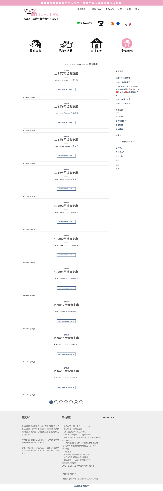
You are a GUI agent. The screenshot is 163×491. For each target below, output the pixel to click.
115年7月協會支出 (66, 73)
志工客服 (81, 9)
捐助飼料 (119, 116)
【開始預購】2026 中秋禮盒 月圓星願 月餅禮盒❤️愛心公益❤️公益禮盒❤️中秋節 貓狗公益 (128, 90)
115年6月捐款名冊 (123, 103)
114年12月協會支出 (66, 305)
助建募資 (119, 129)
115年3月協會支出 (66, 205)
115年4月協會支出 (66, 172)
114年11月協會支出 (66, 338)
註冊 (129, 9)
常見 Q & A (96, 9)
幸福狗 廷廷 (74, 80)
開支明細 (66, 70)
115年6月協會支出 (66, 106)
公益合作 (110, 9)
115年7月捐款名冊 (123, 82)
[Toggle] (138, 147)
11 (76, 402)
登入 (137, 9)
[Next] (81, 402)
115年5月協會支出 (66, 139)
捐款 (120, 9)
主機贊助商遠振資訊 (81, 486)
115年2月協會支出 (66, 238)
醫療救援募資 (121, 121)
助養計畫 (119, 125)
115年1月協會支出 (66, 271)
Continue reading (66, 89)
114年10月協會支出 (66, 371)
